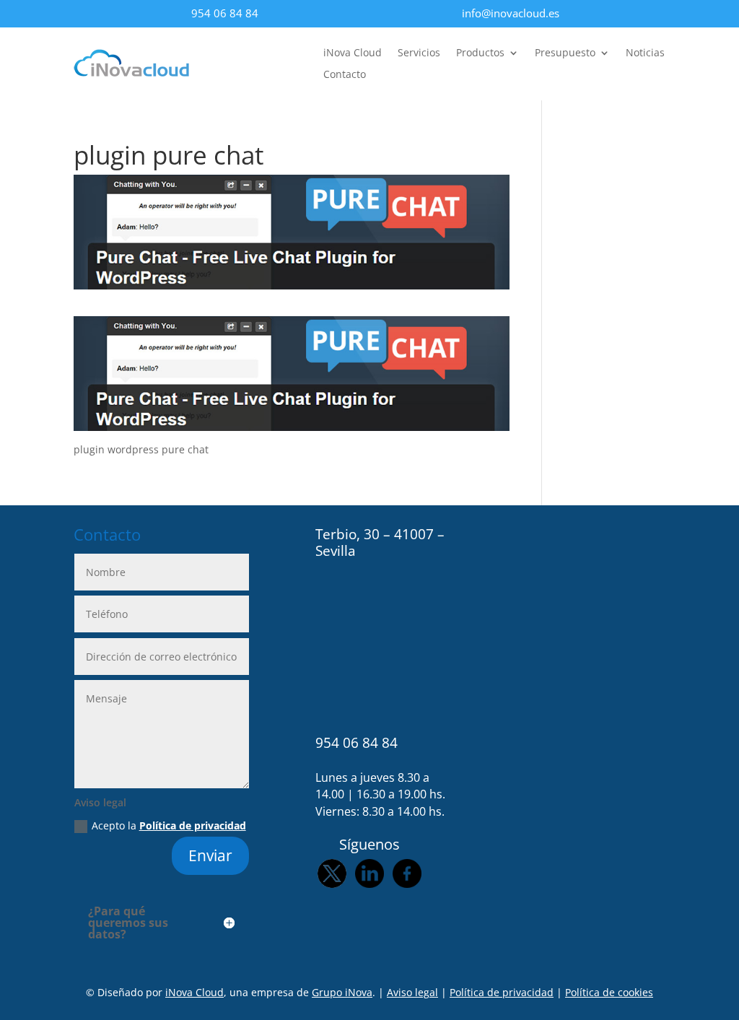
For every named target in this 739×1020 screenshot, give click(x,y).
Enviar (210, 855)
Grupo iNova (342, 992)
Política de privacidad (192, 825)
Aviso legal (412, 992)
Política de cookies (609, 992)
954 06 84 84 (224, 13)
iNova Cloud (352, 53)
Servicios (419, 53)
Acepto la (169, 825)
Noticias (645, 53)
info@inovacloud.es (510, 13)
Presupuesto (565, 53)
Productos (480, 53)
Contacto (344, 75)
